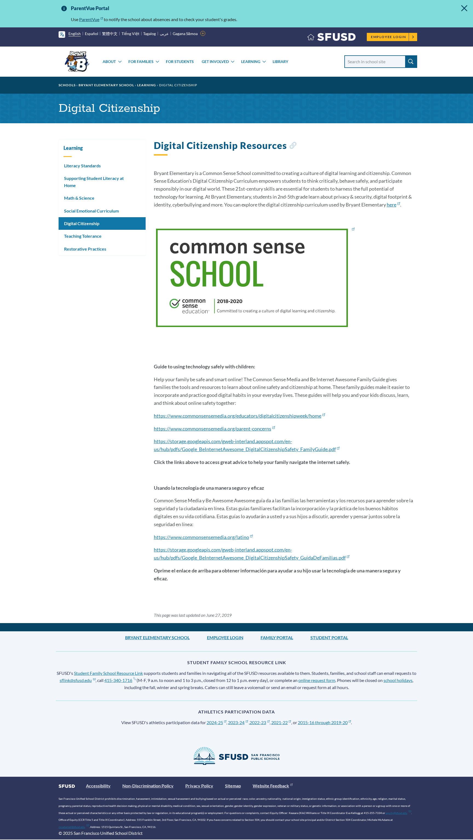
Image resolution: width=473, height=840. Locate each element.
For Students (180, 61)
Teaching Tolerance (83, 236)
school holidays (398, 680)
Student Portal (329, 637)
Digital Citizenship (81, 223)
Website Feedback (271, 785)
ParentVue (89, 19)
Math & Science (79, 197)
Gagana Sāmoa (185, 33)
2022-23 (258, 722)
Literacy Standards (82, 165)
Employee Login (388, 37)
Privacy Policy (199, 785)
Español (91, 33)
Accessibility (98, 785)
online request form (316, 680)
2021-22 (279, 722)
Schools (67, 85)
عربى (164, 33)
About (109, 61)
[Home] (331, 38)
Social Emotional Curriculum (91, 210)
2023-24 (236, 722)
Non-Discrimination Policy (148, 785)
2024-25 (215, 722)
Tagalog (149, 33)
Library (280, 61)
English (74, 33)
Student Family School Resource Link (108, 673)
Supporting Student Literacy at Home (94, 182)
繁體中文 (109, 33)
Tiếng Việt (130, 33)
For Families (141, 61)
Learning (250, 61)
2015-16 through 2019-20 (323, 722)
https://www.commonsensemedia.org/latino (201, 537)
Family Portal (277, 637)
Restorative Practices (85, 248)
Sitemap (233, 785)
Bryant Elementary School (106, 85)
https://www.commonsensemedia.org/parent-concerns (212, 429)
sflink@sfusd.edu (76, 680)
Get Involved (215, 61)
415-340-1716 (118, 680)
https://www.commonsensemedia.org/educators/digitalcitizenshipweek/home (237, 416)
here (391, 205)
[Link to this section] (292, 146)
